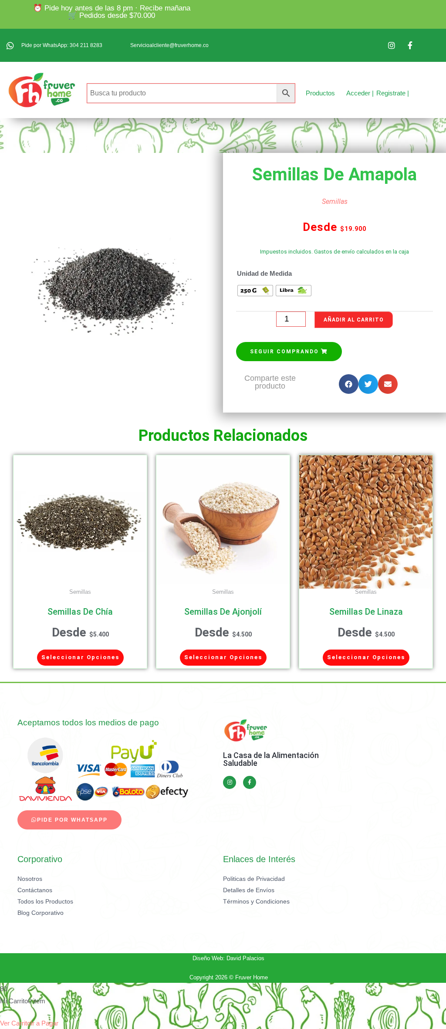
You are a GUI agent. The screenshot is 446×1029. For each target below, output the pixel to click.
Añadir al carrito (354, 320)
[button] (289, 351)
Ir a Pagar (44, 1023)
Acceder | (360, 93)
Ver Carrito (15, 1023)
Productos (320, 93)
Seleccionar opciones (80, 657)
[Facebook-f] (249, 782)
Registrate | (392, 93)
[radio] (255, 290)
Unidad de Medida (264, 273)
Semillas (335, 201)
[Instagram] (229, 782)
